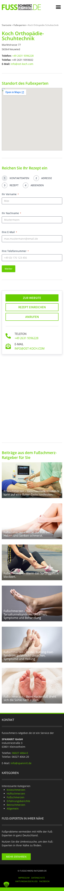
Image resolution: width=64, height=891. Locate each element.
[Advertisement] (32, 396)
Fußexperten (20, 25)
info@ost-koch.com (22, 64)
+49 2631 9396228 (23, 55)
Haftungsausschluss (26, 881)
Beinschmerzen (16, 804)
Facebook (44, 881)
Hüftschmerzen (16, 793)
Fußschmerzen (15, 797)
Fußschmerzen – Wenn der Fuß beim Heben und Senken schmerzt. (28, 534)
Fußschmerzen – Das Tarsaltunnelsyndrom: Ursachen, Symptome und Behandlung (25, 614)
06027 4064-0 (20, 753)
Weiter (8, 268)
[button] (58, 7)
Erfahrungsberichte (18, 801)
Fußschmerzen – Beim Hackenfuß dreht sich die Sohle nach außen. (30, 698)
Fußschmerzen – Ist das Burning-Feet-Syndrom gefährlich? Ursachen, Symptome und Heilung (29, 655)
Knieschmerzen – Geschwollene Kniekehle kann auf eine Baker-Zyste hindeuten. (31, 492)
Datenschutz (38, 877)
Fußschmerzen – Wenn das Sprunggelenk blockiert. (31, 575)
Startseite (6, 25)
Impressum (24, 877)
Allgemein (13, 808)
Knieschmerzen (16, 789)
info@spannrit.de (21, 763)
